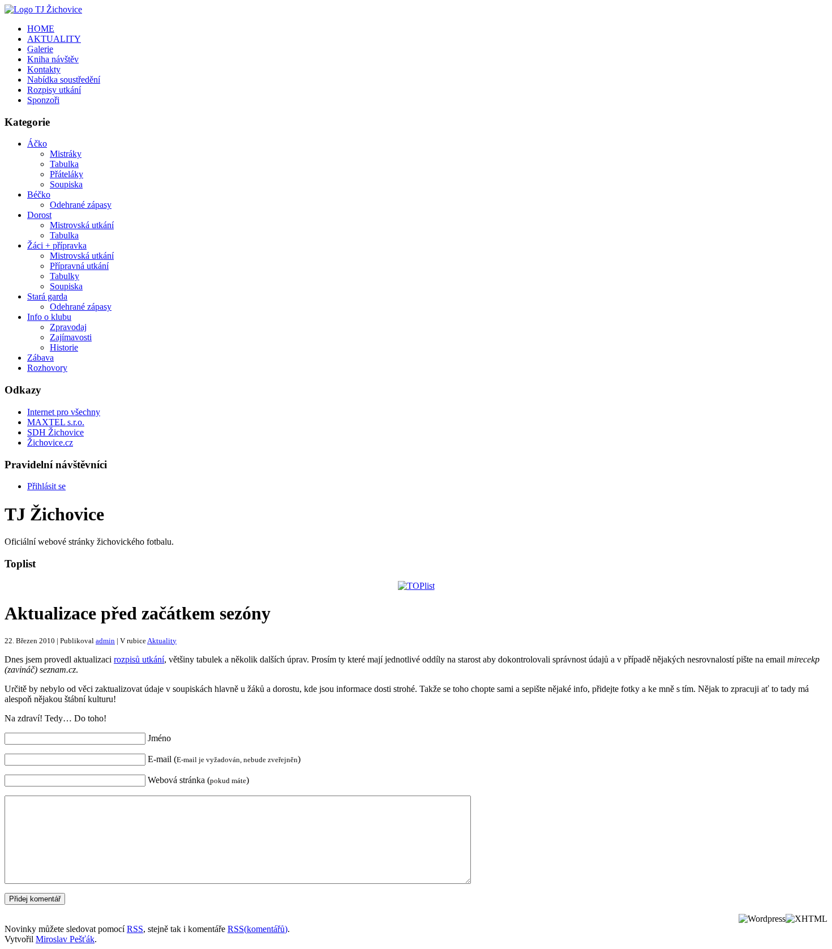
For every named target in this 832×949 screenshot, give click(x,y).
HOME (40, 28)
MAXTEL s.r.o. (55, 422)
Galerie (40, 49)
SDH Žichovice (55, 432)
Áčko (37, 143)
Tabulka (64, 164)
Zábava (40, 357)
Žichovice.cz (50, 442)
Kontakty (44, 69)
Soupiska (66, 184)
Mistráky (66, 154)
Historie (64, 347)
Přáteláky (66, 174)
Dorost (39, 215)
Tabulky (64, 276)
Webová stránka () (198, 780)
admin (105, 640)
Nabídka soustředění (63, 79)
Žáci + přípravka (57, 245)
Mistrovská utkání (82, 225)
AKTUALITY (54, 39)
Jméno (159, 738)
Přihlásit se (46, 486)
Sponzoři (43, 100)
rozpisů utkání (139, 659)
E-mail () (224, 759)
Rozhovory (47, 368)
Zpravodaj (68, 327)
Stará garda (47, 296)
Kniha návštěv (53, 59)
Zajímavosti (71, 337)
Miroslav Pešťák (65, 939)
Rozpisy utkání (54, 90)
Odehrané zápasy (80, 205)
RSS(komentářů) (258, 929)
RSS (135, 929)
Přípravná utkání (79, 266)
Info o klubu (49, 317)
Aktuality (162, 640)
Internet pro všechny (63, 412)
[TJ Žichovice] (43, 9)
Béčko (38, 194)
